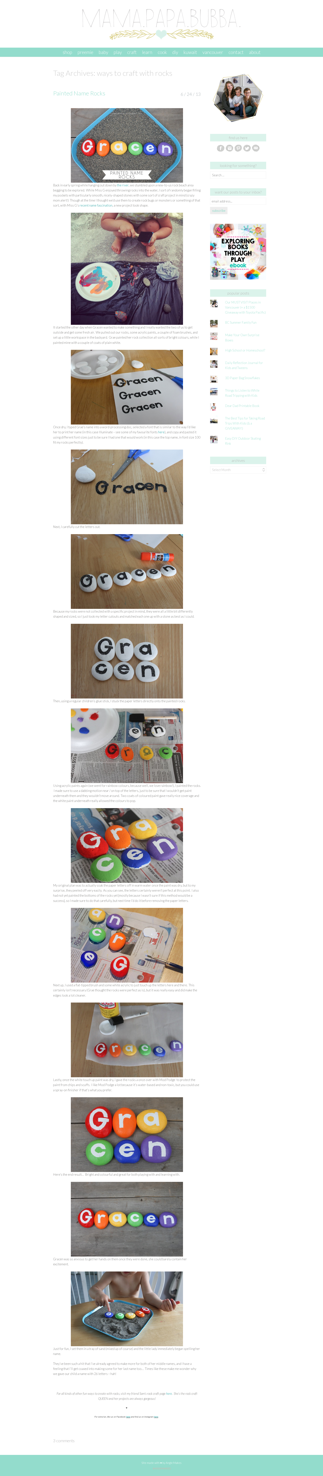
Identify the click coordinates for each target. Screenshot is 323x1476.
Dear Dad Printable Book (242, 406)
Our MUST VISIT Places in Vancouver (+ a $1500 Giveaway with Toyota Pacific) (245, 307)
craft (132, 52)
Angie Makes (174, 1462)
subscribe (218, 211)
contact (236, 52)
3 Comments (64, 1440)
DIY (175, 52)
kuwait (190, 52)
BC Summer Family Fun (240, 322)
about (255, 52)
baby (103, 52)
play (118, 52)
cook (162, 52)
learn (147, 52)
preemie (85, 52)
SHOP (67, 52)
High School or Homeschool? (245, 350)
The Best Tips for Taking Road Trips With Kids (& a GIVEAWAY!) (245, 423)
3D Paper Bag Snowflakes (242, 378)
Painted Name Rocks (79, 93)
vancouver (212, 52)
